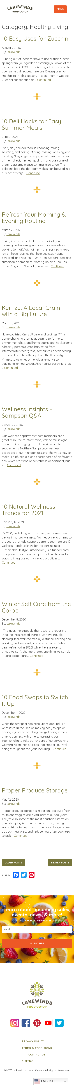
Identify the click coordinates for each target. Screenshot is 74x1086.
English (47, 1081)
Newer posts (60, 862)
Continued (44, 80)
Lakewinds (13, 52)
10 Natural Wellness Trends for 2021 (28, 509)
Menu (60, 9)
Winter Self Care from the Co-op (36, 607)
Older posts (13, 862)
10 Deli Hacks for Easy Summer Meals (31, 124)
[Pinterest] (31, 875)
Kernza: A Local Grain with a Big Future (31, 311)
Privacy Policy (33, 1041)
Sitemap (27, 1061)
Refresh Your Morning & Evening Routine (34, 217)
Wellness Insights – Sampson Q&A (27, 412)
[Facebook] (16, 875)
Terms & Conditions (37, 1048)
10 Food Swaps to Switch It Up (35, 700)
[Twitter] (24, 875)
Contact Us (37, 1054)
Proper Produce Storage (35, 790)
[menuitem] (37, 1041)
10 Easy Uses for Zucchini (36, 38)
